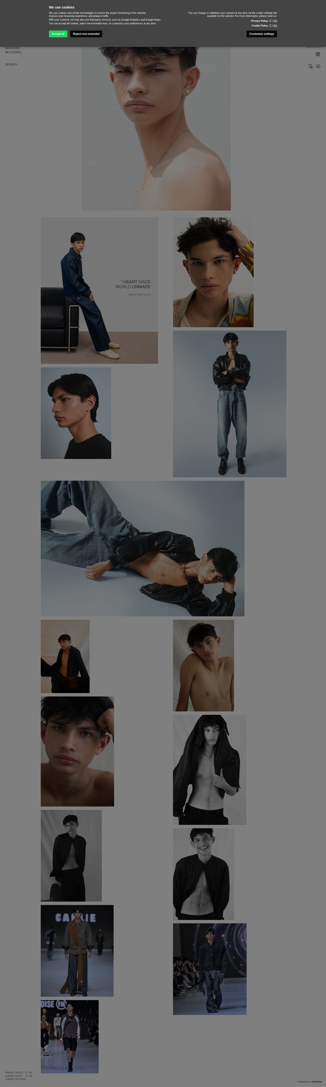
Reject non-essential (86, 33)
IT (270, 20)
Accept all (58, 33)
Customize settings (261, 33)
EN (275, 20)
